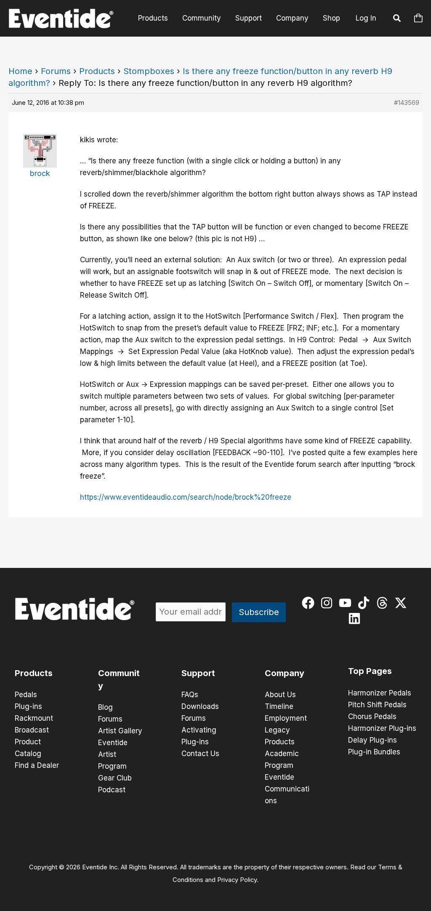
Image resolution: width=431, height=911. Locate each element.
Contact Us (200, 753)
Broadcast (32, 730)
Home (20, 71)
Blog (105, 707)
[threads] (384, 603)
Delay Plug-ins (372, 740)
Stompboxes (148, 71)
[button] (397, 19)
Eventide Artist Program (113, 754)
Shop (331, 18)
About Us (280, 694)
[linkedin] (356, 618)
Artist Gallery (120, 731)
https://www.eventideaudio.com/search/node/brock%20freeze (185, 497)
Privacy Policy (237, 880)
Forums (56, 71)
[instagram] (328, 603)
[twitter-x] (402, 603)
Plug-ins (28, 706)
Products (153, 18)
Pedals (26, 694)
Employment (286, 718)
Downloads (200, 706)
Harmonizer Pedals (379, 693)
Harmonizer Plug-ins (382, 728)
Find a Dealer (37, 765)
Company (292, 18)
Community (201, 18)
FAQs (189, 694)
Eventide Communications (287, 789)
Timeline (279, 706)
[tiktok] (365, 603)
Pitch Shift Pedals (377, 705)
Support (248, 18)
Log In (366, 18)
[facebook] (310, 603)
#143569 (406, 103)
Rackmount (34, 718)
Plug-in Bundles (374, 752)
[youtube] (347, 603)
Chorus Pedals (372, 716)
